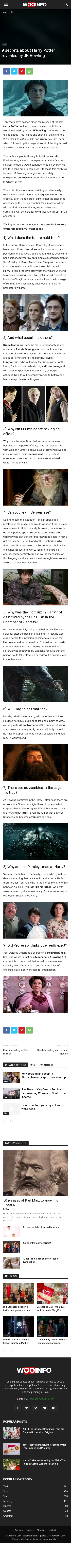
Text (6, 1195)
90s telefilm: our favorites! (36, 1243)
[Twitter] (14, 71)
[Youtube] (53, 1408)
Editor (6, 1209)
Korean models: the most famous (40, 1227)
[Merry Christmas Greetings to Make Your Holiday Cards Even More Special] (11, 1464)
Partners (30, 1530)
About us (41, 1530)
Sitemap (19, 1530)
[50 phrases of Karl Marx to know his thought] (35, 1173)
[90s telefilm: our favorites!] (11, 1247)
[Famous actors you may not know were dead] (11, 1109)
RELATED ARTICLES (15, 1065)
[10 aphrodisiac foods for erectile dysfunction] (11, 1263)
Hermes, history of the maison (15, 1052)
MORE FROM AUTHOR (41, 1065)
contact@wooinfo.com (42, 1398)
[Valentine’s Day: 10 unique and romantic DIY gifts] (52, 1293)
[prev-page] (5, 1121)
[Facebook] (6, 71)
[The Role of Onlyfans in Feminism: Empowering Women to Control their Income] (11, 1093)
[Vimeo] (35, 1408)
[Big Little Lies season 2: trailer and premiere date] (18, 1293)
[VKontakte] (44, 1408)
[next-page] (11, 1121)
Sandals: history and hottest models (52, 1052)
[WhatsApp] (29, 71)
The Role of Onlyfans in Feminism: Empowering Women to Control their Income (44, 1093)
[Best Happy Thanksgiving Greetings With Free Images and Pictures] (11, 1449)
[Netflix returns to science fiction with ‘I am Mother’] (18, 1326)
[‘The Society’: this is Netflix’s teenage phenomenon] (52, 1326)
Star (12, 12)
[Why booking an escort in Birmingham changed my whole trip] (11, 1077)
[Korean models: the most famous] (11, 1231)
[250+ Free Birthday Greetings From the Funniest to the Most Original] (11, 1433)
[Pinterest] (21, 71)
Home (5, 12)
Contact (52, 1530)
